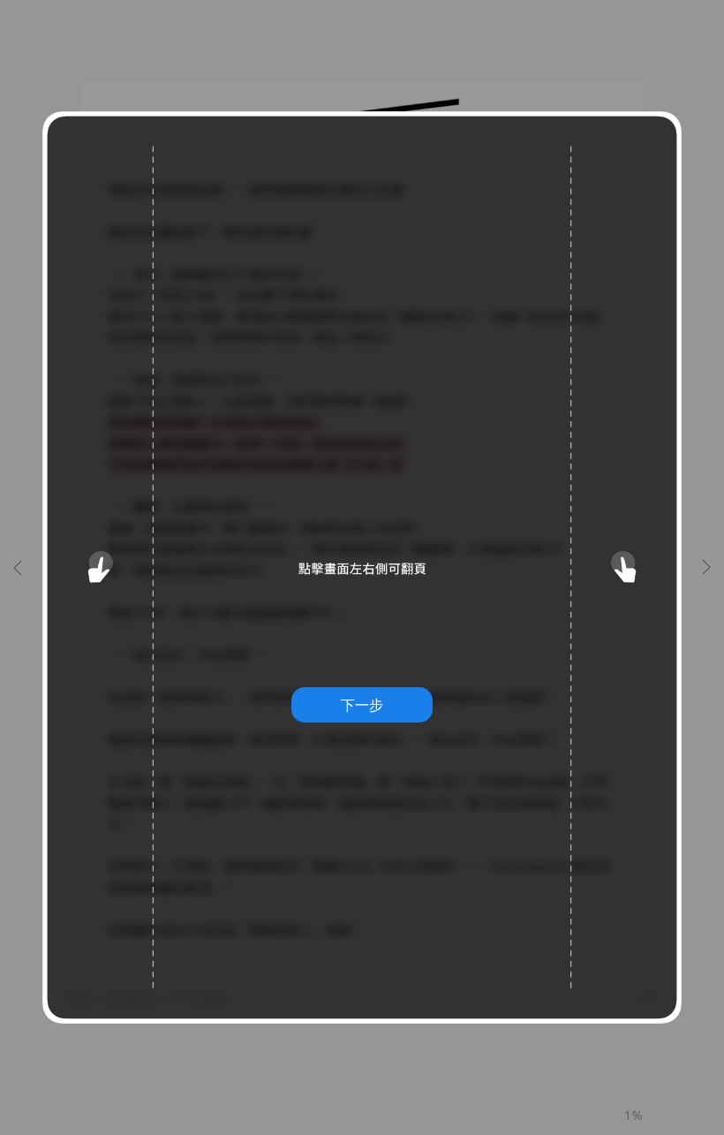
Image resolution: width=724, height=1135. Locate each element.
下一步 (362, 705)
